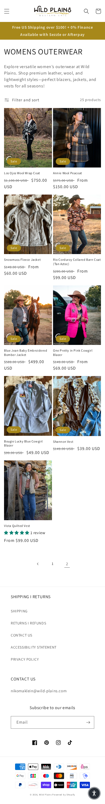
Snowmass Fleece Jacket (22, 260)
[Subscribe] (88, 722)
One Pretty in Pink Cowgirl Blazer (73, 352)
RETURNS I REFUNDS (28, 623)
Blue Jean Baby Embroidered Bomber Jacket (25, 352)
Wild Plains (45, 794)
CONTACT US (21, 635)
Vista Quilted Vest (17, 526)
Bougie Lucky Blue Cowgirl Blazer (23, 443)
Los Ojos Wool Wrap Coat (22, 173)
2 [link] (67, 563)
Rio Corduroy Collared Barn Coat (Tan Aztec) (77, 262)
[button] (7, 11)
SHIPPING (19, 611)
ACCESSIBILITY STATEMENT (34, 647)
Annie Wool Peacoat (67, 173)
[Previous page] (38, 564)
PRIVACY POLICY (25, 659)
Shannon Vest (63, 442)
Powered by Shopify (63, 794)
